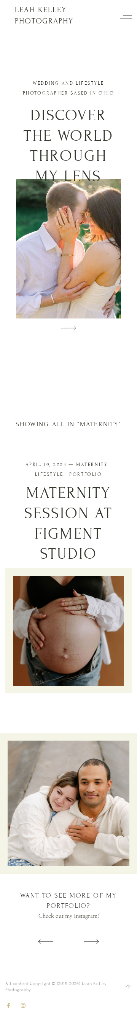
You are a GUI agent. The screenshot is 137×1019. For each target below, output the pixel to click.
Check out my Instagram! (68, 916)
